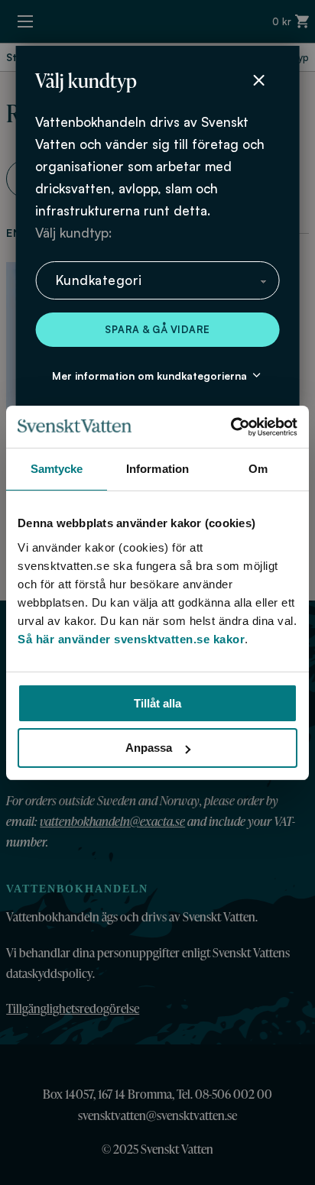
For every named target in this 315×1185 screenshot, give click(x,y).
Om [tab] (258, 468)
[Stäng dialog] (259, 80)
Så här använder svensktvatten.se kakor (131, 639)
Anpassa (148, 747)
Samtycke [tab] (57, 468)
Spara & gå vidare (157, 329)
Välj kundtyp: (73, 233)
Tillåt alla (157, 703)
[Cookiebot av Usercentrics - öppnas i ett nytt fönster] (230, 427)
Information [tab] (157, 468)
